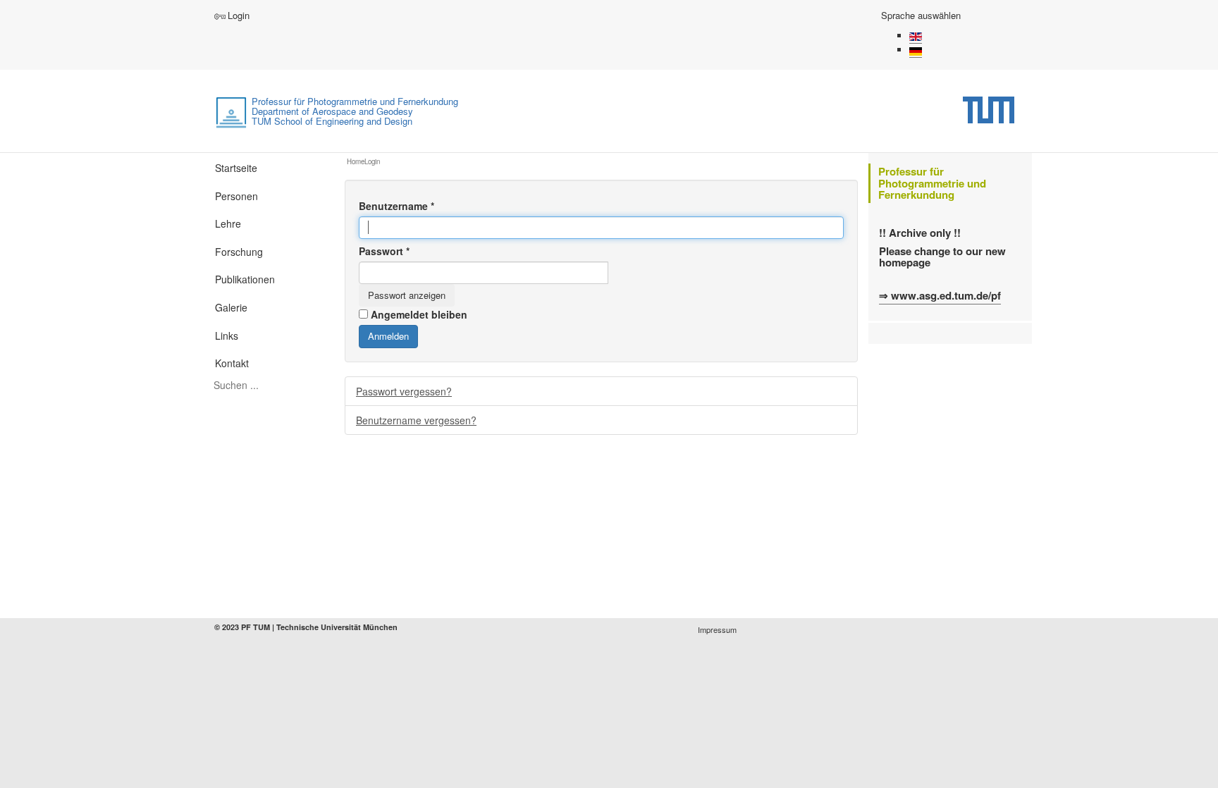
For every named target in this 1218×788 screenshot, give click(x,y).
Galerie (231, 307)
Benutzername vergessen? (416, 420)
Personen (236, 196)
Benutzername (396, 206)
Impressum (717, 629)
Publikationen (245, 279)
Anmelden (388, 336)
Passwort (384, 251)
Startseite (236, 168)
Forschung (239, 252)
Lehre (228, 223)
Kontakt (232, 363)
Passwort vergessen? (404, 391)
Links (226, 335)
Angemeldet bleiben (419, 314)
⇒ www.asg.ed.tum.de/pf (940, 295)
